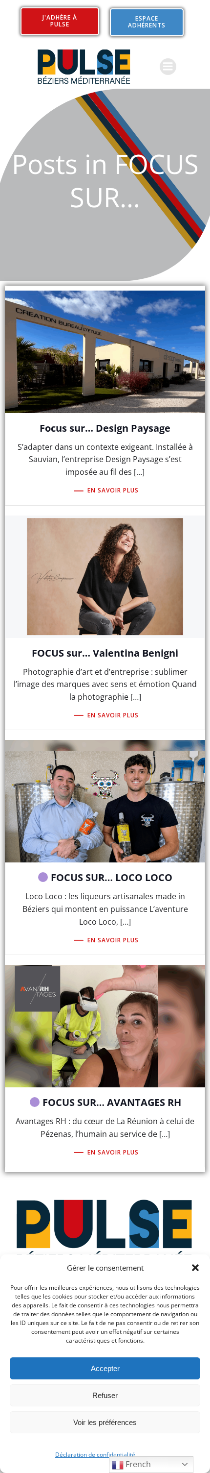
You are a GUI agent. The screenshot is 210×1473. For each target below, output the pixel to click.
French (137, 1464)
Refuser (105, 1395)
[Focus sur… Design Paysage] (105, 350)
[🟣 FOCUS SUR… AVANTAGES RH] (105, 1025)
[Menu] (168, 66)
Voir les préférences (105, 1422)
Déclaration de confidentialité (95, 1454)
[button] (195, 1268)
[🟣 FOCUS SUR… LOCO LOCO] (105, 800)
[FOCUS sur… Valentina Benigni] (105, 575)
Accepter (105, 1368)
